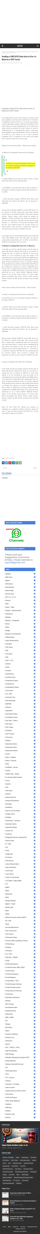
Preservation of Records (20, 991)
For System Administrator (20, 777)
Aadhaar (20, 574)
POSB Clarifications (11, 51)
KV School (20, 857)
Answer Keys (20, 594)
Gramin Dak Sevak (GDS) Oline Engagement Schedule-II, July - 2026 (21, 1217)
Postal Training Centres (20, 987)
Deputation (20, 710)
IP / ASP (20, 844)
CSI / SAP (20, 694)
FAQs (20, 764)
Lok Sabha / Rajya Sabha (20, 881)
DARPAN (20, 704)
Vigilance (20, 1104)
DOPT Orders (20, 734)
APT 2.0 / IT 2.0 (20, 597)
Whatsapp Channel (32, 1226)
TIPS (20, 1074)
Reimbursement (20, 1011)
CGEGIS (20, 664)
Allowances (20, 584)
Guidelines (20, 807)
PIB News (20, 951)
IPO (20, 847)
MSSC (20, 914)
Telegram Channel (20, 1228)
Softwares (20, 1041)
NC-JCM (20, 921)
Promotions (20, 994)
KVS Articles (20, 861)
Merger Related (20, 901)
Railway (20, 1001)
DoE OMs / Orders (20, 720)
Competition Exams (20, 680)
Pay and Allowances (20, 927)
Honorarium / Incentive (20, 821)
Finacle (20, 770)
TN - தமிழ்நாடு (20, 1077)
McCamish (20, 894)
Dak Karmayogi (20, 700)
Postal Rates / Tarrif (20, 981)
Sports (20, 1044)
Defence (20, 707)
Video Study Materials (20, 1101)
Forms (20, 780)
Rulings (20, 1024)
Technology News (20, 1071)
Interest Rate (20, 841)
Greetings (20, 804)
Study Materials (20, 1061)
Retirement (20, 1014)
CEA (20, 657)
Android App (20, 590)
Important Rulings (20, 827)
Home (3, 51)
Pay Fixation (20, 934)
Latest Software (20, 867)
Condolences (20, 684)
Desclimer (23, 1226)
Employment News (20, 750)
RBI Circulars (20, 1004)
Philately (20, 947)
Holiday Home (20, 814)
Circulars (20, 670)
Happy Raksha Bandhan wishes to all (15, 1145)
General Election (20, 797)
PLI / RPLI (20, 954)
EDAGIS (20, 740)
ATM (20, 604)
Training (20, 1081)
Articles (20, 600)
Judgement (20, 854)
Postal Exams (20, 971)
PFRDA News (20, 944)
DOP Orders (20, 727)
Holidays (20, 817)
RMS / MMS (20, 1017)
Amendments (20, 587)
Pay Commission (20, 931)
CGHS (20, 667)
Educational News (20, 744)
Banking (20, 617)
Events (20, 754)
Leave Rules (20, 874)
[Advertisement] (20, 22)
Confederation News (20, 687)
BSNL (20, 627)
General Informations (20, 801)
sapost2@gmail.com (15, 562)
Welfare (20, 1111)
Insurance (20, 834)
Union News (20, 1094)
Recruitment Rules (20, 1007)
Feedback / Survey (20, 767)
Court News (20, 690)
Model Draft (20, 907)
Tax (20, 1067)
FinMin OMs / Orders (20, 774)
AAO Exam (20, 577)
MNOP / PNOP (20, 904)
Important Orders (20, 824)
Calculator (20, 644)
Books (20, 624)
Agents (20, 580)
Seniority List (20, 1037)
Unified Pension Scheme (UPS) (20, 1091)
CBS (20, 650)
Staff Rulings (20, 1054)
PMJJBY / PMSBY (20, 957)
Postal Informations (20, 974)
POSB (20, 961)
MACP (20, 887)
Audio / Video (20, 607)
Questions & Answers (20, 997)
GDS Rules (20, 791)
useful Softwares (20, 1097)
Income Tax (20, 831)
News (20, 924)
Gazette (20, 784)
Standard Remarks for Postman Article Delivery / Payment (23, 1202)
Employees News (20, 747)
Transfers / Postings (20, 1084)
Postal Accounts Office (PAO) (20, 967)
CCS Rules (20, 654)
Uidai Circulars (20, 1087)
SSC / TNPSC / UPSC (20, 1047)
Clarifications (20, 674)
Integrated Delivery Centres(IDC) (20, 837)
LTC (20, 884)
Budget (20, 630)
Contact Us (15, 1226)
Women (20, 1117)
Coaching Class (20, 677)
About (9, 1226)
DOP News (20, 724)
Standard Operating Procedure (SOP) (20, 1057)
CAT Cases (20, 647)
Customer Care (20, 697)
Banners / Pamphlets (20, 620)
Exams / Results (20, 760)
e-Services (20, 737)
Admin (5, 62)
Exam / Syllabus (20, 757)
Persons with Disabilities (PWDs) (20, 941)
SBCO (20, 1031)
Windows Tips (20, 1114)
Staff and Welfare (20, 1051)
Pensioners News (20, 937)
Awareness (20, 614)
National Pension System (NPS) (20, 917)
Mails (20, 891)
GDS (20, 787)
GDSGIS (20, 794)
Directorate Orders (20, 714)
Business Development (20, 634)
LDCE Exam (20, 871)
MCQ (20, 897)
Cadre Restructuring (20, 640)
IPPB (20, 851)
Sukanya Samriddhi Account (20, 1064)
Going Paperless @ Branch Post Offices (20, 1193)
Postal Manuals (20, 977)
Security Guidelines (20, 1034)
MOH (20, 911)
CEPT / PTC (20, 660)
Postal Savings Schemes (20, 984)
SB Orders (20, 1027)
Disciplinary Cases (20, 717)
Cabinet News (20, 637)
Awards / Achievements (20, 610)
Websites (20, 1107)
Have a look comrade (20, 811)
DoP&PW (20, 730)
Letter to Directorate (20, 877)
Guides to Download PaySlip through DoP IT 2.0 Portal (22, 1210)
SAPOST (20, 45)
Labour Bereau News (20, 864)
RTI (20, 1021)
